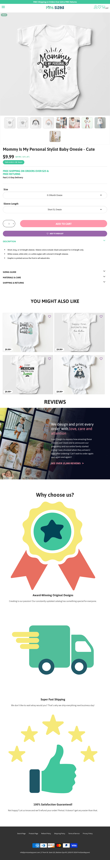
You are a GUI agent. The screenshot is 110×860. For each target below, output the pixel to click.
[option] (55, 67)
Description (9, 241)
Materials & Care (12, 277)
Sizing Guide (9, 272)
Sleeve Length (11, 203)
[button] (63, 223)
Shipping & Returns (13, 283)
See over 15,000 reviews (66, 463)
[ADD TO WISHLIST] (49, 316)
